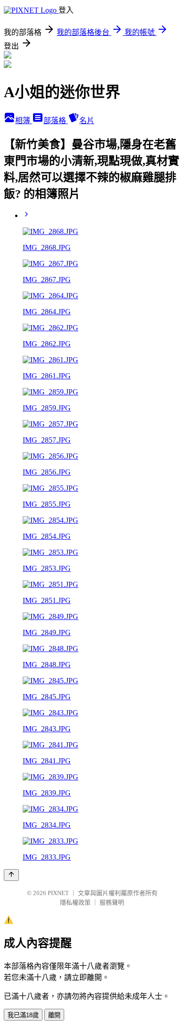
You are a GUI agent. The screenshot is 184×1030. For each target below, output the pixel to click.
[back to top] (11, 875)
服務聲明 (112, 902)
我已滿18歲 (23, 1015)
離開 (54, 1015)
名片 (86, 121)
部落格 (55, 121)
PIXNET (58, 892)
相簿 (23, 121)
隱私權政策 (75, 902)
